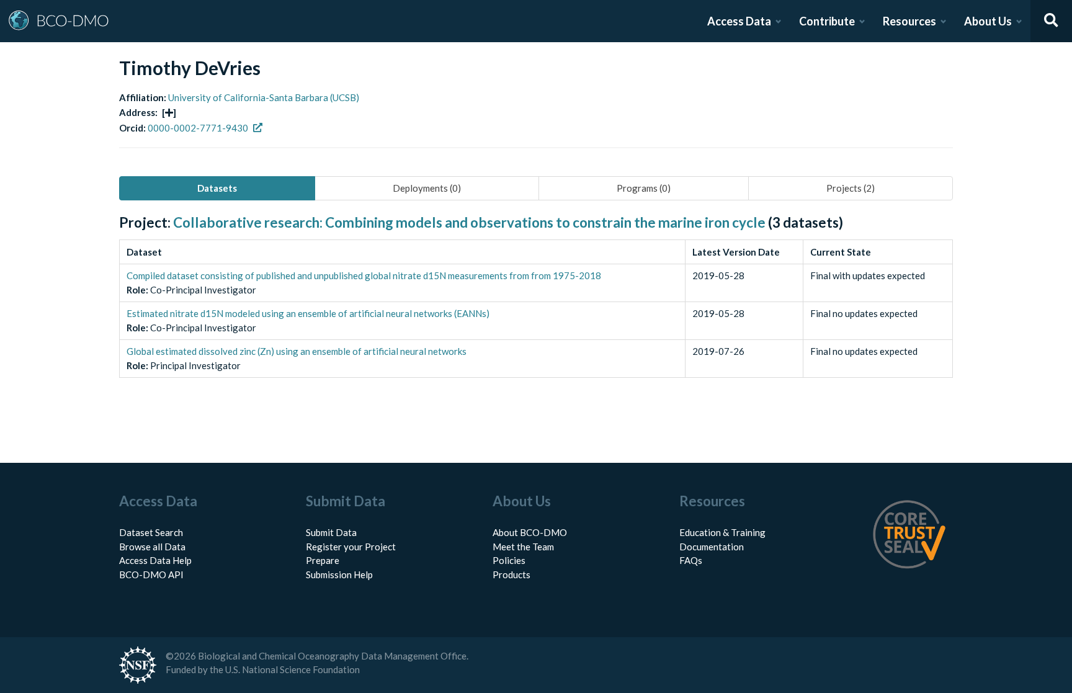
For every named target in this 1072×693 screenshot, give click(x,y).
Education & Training (722, 532)
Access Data (739, 21)
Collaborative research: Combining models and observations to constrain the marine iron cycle (469, 222)
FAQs (690, 560)
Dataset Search (151, 532)
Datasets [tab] (217, 188)
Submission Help (339, 574)
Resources (909, 21)
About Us (988, 21)
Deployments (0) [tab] (427, 188)
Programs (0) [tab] (644, 188)
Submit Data (331, 532)
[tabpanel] (536, 310)
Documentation (711, 546)
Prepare (322, 560)
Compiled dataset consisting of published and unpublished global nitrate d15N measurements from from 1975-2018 (364, 275)
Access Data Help (155, 560)
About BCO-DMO (530, 532)
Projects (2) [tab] (850, 188)
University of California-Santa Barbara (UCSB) (263, 97)
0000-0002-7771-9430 (198, 127)
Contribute (827, 21)
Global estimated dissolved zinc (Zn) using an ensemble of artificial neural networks (297, 351)
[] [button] (169, 112)
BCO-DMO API (151, 574)
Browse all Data (152, 546)
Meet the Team (523, 546)
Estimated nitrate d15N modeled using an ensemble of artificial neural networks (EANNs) (308, 313)
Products (511, 574)
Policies (509, 560)
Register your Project (351, 546)
